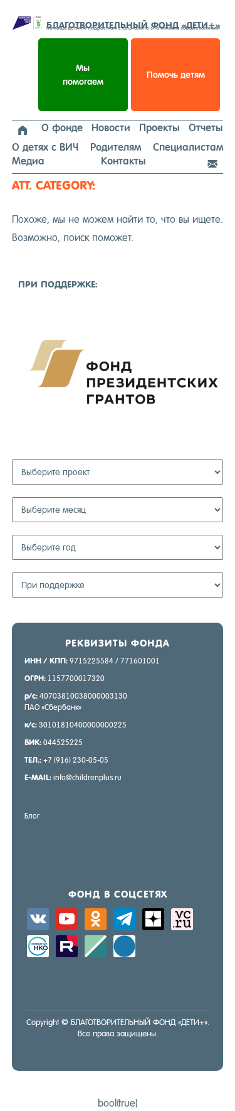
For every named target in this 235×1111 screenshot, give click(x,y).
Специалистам (188, 147)
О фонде (62, 128)
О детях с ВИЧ (45, 147)
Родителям (115, 147)
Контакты (123, 161)
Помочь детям (176, 75)
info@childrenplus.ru (87, 777)
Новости (110, 128)
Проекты (159, 128)
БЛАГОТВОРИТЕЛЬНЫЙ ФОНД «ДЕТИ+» (133, 25)
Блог (31, 816)
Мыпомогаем (83, 75)
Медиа (28, 161)
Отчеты (206, 128)
